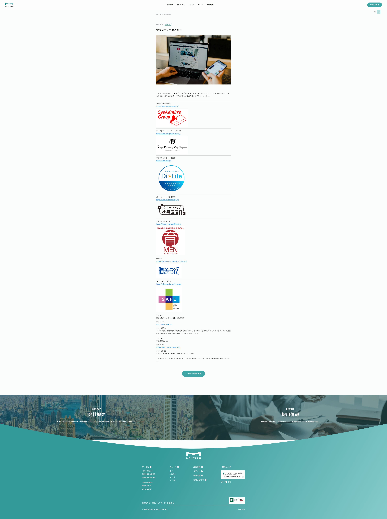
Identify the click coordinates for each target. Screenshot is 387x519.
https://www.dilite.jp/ (163, 160)
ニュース (200, 5)
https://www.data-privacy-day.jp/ (168, 133)
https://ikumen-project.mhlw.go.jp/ (168, 224)
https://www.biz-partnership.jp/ (167, 199)
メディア (191, 5)
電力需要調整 (146, 489)
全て (171, 471)
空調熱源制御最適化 (148, 478)
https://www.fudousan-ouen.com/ (168, 347)
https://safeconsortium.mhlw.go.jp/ (168, 284)
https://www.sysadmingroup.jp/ (167, 106)
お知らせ (173, 474)
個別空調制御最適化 (148, 474)
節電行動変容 (146, 486)
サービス (180, 5)
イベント (172, 477)
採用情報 (210, 5)
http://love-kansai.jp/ (164, 324)
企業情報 (170, 5)
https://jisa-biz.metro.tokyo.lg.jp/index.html (171, 261)
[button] (375, 12)
